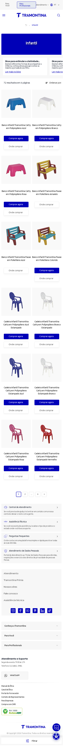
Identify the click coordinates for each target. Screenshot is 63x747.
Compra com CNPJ (8, 704)
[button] (56, 736)
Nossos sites (10, 586)
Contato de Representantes (12, 697)
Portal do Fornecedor (10, 693)
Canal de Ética (7, 690)
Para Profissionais (25, 5)
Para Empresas (7, 701)
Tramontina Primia (13, 580)
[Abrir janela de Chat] (56, 727)
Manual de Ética (7, 686)
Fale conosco (11, 593)
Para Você (7, 5)
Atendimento (41, 5)
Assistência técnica (14, 600)
